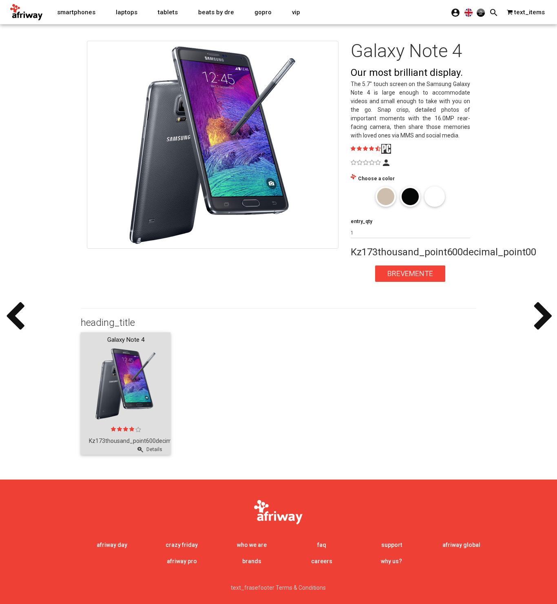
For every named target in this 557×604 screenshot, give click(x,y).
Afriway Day (112, 545)
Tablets (168, 12)
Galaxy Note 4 (125, 339)
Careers (321, 561)
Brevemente (410, 273)
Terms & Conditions (301, 587)
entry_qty (361, 221)
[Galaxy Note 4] (212, 145)
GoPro (263, 12)
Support (391, 545)
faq (321, 545)
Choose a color (376, 178)
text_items (529, 12)
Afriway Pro (182, 561)
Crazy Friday (182, 545)
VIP (296, 12)
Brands (251, 561)
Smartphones (76, 12)
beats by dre (216, 12)
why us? (391, 561)
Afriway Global (461, 545)
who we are (252, 545)
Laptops (126, 12)
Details (153, 449)
